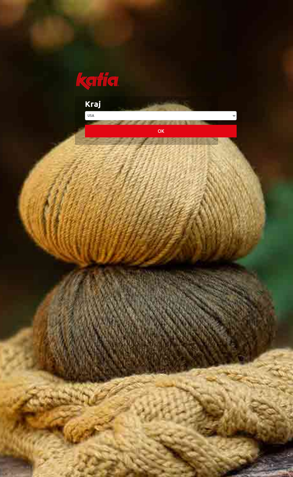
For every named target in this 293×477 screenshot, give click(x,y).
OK (161, 131)
